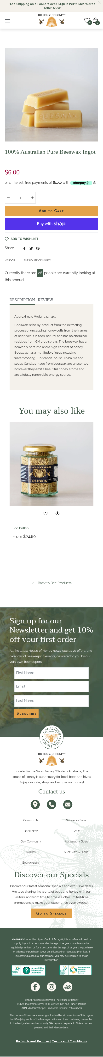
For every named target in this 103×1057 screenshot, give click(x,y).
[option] (51, 492)
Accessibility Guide (76, 841)
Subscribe (26, 713)
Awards (30, 852)
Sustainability (30, 862)
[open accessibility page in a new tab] (28, 970)
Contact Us (30, 820)
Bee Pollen (20, 528)
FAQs (76, 831)
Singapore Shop (76, 820)
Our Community (31, 841)
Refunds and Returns (33, 1041)
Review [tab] (46, 300)
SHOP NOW (52, 8)
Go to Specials (51, 913)
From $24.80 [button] (24, 536)
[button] (95, 20)
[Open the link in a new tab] (35, 987)
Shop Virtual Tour (76, 852)
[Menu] (8, 20)
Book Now (31, 831)
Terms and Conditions (69, 1041)
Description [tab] (22, 300)
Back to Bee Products (54, 583)
